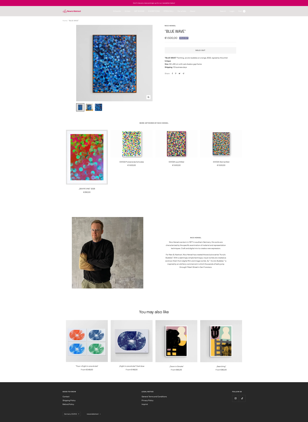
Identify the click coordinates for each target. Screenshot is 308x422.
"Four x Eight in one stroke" (87, 366)
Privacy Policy (147, 400)
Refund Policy (68, 404)
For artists (182, 11)
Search (223, 11)
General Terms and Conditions (154, 396)
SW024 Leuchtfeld (176, 162)
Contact (66, 396)
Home (65, 21)
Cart (241, 11)
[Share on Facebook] (172, 73)
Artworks (117, 11)
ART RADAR (139, 11)
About (192, 11)
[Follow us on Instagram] (235, 398)
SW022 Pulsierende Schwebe (131, 162)
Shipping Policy (69, 400)
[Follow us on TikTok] (242, 398)
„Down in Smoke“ (176, 366)
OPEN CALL (169, 11)
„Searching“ (221, 366)
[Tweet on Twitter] (179, 73)
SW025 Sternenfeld (221, 162)
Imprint (145, 404)
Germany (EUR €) (70, 414)
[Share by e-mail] (183, 73)
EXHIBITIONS (154, 11)
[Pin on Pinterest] (175, 73)
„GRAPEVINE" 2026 (87, 189)
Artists (127, 11)
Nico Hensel (170, 26)
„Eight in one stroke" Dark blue (131, 366)
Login (232, 11)
